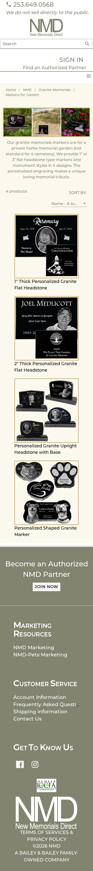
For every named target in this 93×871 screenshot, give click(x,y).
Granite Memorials (54, 90)
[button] (69, 203)
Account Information (39, 697)
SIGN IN (71, 59)
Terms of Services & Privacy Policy (46, 835)
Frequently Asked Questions (49, 704)
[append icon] (87, 44)
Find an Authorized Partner (54, 67)
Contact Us (27, 719)
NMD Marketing (33, 647)
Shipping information (40, 711)
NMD (27, 90)
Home (11, 90)
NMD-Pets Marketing (40, 655)
